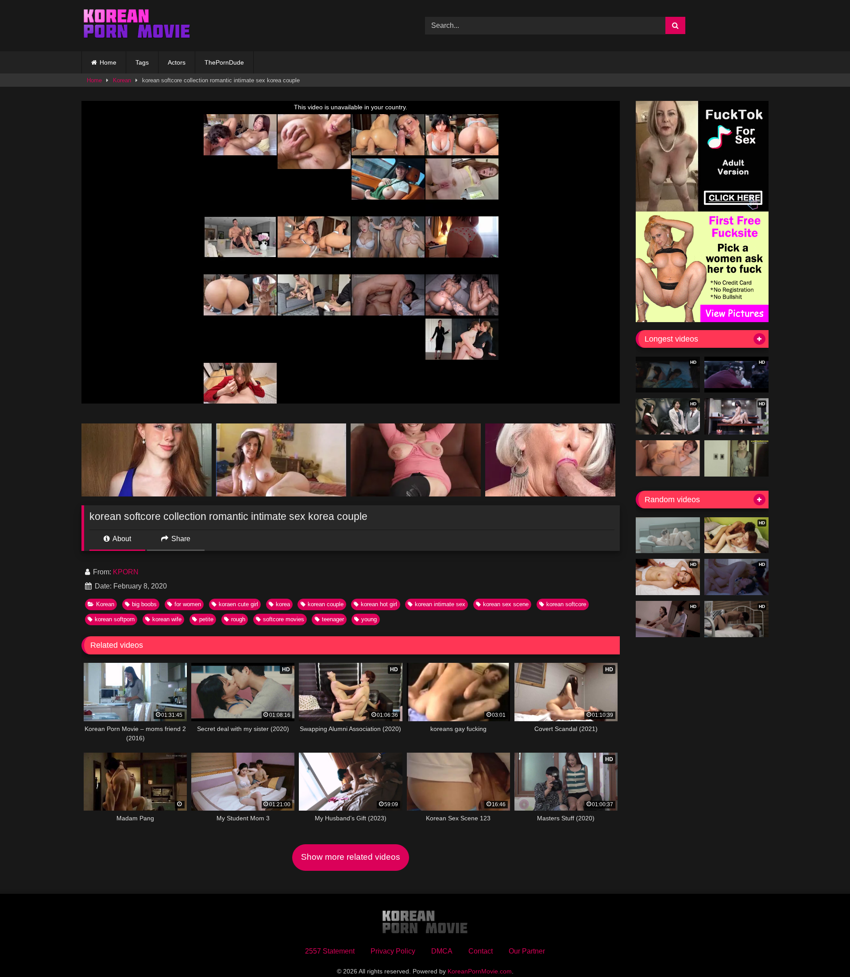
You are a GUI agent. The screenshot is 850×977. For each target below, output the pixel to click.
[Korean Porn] (136, 25)
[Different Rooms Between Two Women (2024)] (668, 535)
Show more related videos (350, 857)
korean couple (326, 604)
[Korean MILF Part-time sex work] (736, 458)
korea (283, 604)
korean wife (167, 619)
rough (238, 619)
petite (206, 619)
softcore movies (283, 619)
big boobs (144, 604)
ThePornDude (224, 62)
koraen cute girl (238, 604)
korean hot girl (379, 604)
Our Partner (527, 951)
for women (187, 604)
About (121, 538)
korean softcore (566, 604)
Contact (480, 951)
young (369, 619)
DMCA (441, 951)
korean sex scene (506, 604)
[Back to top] (822, 950)
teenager (333, 619)
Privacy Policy (393, 951)
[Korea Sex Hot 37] (668, 458)
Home (108, 62)
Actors (176, 62)
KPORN (126, 572)
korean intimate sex (440, 604)
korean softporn (115, 619)
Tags (142, 62)
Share (180, 538)
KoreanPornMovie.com (480, 971)
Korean (122, 80)
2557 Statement (330, 951)
